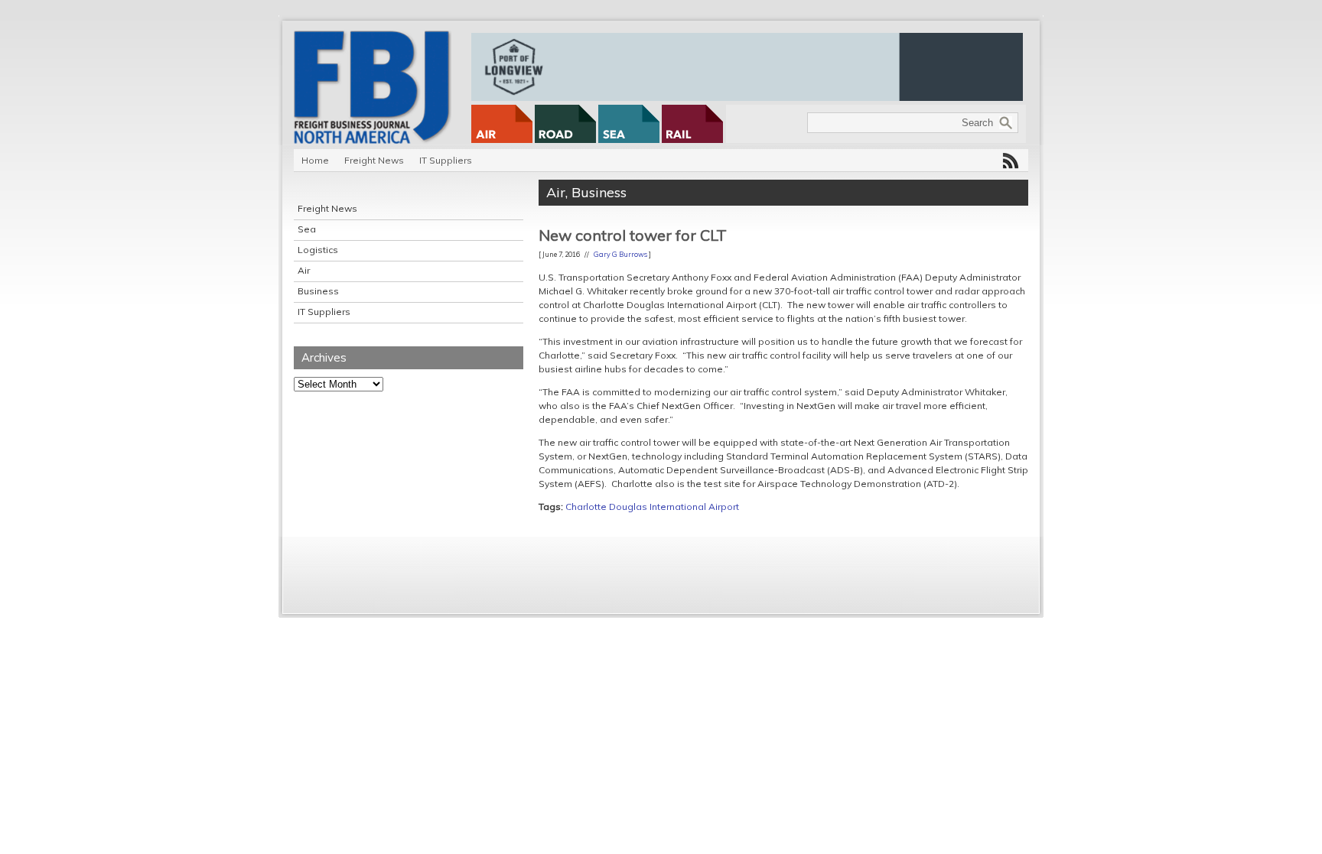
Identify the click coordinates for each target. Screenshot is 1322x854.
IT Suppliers (445, 160)
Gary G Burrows (620, 254)
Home (315, 160)
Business (318, 291)
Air (304, 270)
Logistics (318, 249)
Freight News (374, 160)
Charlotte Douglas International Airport (652, 506)
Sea (307, 229)
